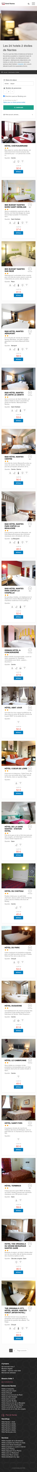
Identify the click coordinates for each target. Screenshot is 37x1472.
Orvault (13, 959)
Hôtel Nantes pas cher (9, 1432)
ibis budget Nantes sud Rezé (15, 270)
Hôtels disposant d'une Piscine (11, 1451)
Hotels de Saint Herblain (9, 1397)
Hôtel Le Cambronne (15, 1060)
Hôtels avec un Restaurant (10, 1453)
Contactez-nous (8, 1382)
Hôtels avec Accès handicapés (11, 1445)
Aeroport (14, 346)
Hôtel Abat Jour (13, 707)
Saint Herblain (15, 219)
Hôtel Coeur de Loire (16, 768)
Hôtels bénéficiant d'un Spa (10, 1457)
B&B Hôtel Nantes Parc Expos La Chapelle (14, 590)
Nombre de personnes (13, 88)
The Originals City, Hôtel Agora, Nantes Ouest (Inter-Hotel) (16, 1310)
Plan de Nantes (11, 1415)
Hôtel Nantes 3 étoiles (9, 1426)
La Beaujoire (15, 539)
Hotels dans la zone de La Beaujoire (13, 1403)
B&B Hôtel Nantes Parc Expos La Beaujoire (14, 526)
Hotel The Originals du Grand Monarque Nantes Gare (15, 1246)
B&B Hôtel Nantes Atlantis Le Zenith (14, 393)
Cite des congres (16, 1258)
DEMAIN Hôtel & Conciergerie (13, 651)
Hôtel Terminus (13, 1185)
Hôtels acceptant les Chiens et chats (13, 1443)
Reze (13, 281)
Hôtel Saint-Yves (13, 1123)
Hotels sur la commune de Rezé (12, 1395)
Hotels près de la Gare (9, 1391)
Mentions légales (7, 1369)
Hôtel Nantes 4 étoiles (9, 1428)
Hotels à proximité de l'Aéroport (12, 1407)
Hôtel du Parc (12, 947)
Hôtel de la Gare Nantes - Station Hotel (14, 828)
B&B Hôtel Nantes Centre (14, 457)
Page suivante (22, 1351)
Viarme (18, 469)
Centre (13, 158)
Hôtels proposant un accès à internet (13, 1447)
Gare (12, 841)
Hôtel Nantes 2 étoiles (9, 1424)
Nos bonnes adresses (9, 1373)
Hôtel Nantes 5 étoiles (9, 1430)
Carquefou (21, 64)
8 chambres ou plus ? (10, 100)
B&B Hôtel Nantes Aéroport (14, 332)
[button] (29, 4)
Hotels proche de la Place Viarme (12, 1405)
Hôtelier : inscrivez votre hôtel (11, 1371)
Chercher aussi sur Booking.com (15, 96)
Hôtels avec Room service (10, 1455)
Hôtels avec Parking (8, 1449)
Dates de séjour (11, 80)
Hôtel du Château (14, 891)
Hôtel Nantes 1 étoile (8, 1422)
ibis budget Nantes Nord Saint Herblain (15, 206)
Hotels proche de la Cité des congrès (14, 1409)
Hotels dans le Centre (9, 1399)
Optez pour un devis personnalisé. (14, 102)
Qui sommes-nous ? (8, 1367)
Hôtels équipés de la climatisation (12, 1441)
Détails (18, 172)
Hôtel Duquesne (13, 1005)
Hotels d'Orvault (7, 1393)
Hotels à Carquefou (8, 1389)
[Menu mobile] (33, 4)
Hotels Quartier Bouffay (9, 1401)
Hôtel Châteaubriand (16, 145)
